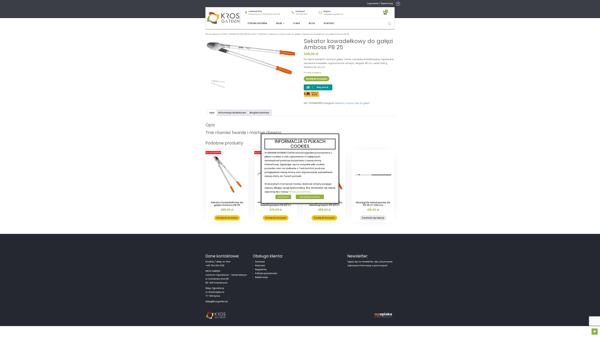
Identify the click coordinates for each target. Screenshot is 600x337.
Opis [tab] (212, 112)
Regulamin (261, 269)
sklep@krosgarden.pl (333, 14)
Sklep (279, 23)
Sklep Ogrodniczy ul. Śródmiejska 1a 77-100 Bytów (214, 292)
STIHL (224, 34)
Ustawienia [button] (283, 196)
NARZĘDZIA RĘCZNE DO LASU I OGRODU (248, 34)
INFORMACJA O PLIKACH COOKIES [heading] (300, 144)
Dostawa (260, 261)
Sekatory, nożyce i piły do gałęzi (285, 34)
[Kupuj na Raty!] (318, 84)
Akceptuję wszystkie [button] (310, 196)
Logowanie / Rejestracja (380, 3)
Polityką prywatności (299, 192)
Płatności (260, 265)
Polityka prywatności (266, 273)
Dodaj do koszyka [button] (227, 217)
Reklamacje (261, 277)
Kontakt (329, 23)
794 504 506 (301, 14)
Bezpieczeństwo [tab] (259, 112)
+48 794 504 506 (214, 265)
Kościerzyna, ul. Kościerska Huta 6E (264, 14)
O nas (296, 23)
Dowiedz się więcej (373, 217)
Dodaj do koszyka (316, 78)
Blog (312, 23)
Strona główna (257, 23)
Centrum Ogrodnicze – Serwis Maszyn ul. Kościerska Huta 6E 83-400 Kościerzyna (226, 278)
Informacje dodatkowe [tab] (232, 112)
